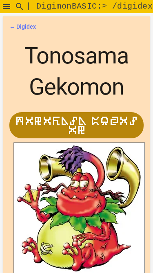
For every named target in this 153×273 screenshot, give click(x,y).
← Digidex (22, 26)
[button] (6, 6)
